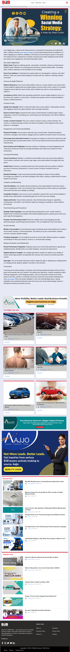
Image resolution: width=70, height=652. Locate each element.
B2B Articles (46, 648)
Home (32, 2)
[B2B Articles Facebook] (2, 643)
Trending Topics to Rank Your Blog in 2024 (37, 582)
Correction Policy (40, 631)
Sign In (44, 2)
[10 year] (35, 423)
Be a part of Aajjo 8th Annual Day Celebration (38, 610)
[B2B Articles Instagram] (5, 643)
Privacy (11, 650)
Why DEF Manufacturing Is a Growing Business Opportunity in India (44, 481)
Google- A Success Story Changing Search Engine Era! (40, 596)
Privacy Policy (56, 631)
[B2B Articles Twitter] (8, 643)
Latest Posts (38, 2)
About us (38, 628)
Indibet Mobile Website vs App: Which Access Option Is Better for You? (45, 538)
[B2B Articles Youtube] (11, 643)
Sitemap (54, 634)
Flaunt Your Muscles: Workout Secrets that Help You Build (41, 557)
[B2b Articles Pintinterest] (60, 43)
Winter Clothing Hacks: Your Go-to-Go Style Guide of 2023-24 (42, 568)
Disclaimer (55, 628)
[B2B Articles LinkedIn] (14, 643)
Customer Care (19, 650)
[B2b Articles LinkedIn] (64, 43)
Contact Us (39, 634)
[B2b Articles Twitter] (56, 43)
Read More (7, 342)
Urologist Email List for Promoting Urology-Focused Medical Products (45, 514)
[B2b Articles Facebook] (52, 43)
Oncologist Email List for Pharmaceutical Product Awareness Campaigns (45, 526)
